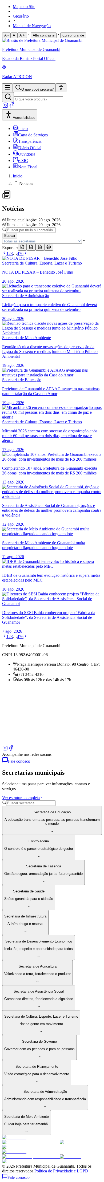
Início (23, 128)
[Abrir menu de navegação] (7, 87)
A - (6, 35)
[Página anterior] (4, 253)
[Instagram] (5, 107)
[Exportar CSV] (31, 247)
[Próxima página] (25, 253)
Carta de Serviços (33, 135)
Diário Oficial (29, 147)
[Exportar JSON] (22, 247)
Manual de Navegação (32, 25)
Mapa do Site (24, 6)
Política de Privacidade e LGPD (61, 1171)
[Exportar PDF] (39, 247)
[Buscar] (8, 97)
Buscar (9, 236)
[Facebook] (12, 107)
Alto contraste (43, 35)
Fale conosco (19, 761)
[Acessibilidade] (61, 87)
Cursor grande (73, 35)
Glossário (21, 16)
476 (20, 253)
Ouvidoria (26, 154)
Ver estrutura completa (21, 797)
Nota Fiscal (27, 167)
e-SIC (23, 160)
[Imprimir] (48, 247)
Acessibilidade (24, 118)
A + (22, 35)
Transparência (30, 141)
